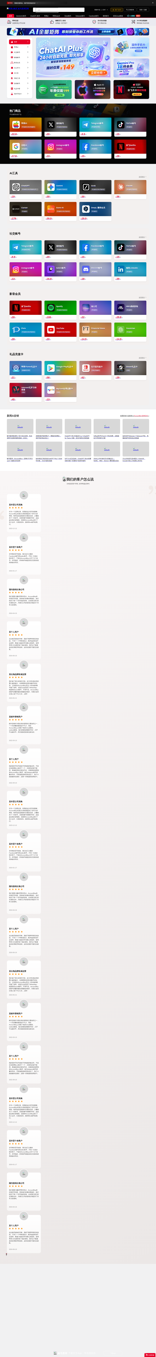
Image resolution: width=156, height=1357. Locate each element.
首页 (10, 16)
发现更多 (142, 177)
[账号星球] (18, 9)
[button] (59, 10)
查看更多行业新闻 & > (134, 416)
